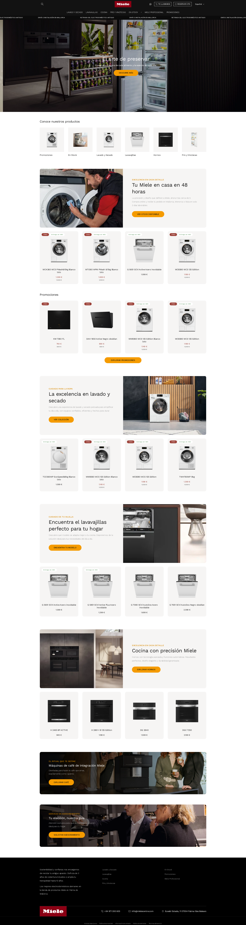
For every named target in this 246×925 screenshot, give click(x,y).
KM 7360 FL (59, 339)
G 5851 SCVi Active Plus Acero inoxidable (102, 606)
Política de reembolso (139, 923)
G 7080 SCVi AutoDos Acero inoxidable (144, 606)
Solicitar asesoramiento (67, 835)
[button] (42, 4)
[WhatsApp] (150, 4)
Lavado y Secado (105, 155)
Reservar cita (66, 76)
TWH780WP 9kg (187, 477)
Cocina (105, 879)
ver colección (61, 419)
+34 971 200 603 (112, 911)
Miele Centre (93, 923)
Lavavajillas (130, 155)
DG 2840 (144, 730)
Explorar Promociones (123, 360)
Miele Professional (172, 879)
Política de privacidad (106, 923)
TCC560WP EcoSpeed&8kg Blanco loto (59, 478)
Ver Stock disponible (148, 214)
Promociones (46, 155)
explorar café (61, 782)
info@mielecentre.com (142, 911)
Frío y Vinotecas (189, 155)
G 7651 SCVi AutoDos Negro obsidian (187, 605)
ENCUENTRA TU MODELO (65, 547)
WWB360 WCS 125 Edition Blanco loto (144, 340)
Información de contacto (123, 923)
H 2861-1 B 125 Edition (101, 730)
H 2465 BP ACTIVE (59, 730)
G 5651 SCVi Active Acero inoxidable (144, 269)
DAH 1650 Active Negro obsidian (101, 339)
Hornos (157, 155)
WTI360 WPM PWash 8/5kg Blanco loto (101, 270)
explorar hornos (146, 669)
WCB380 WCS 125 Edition (187, 269)
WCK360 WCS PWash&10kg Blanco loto (59, 270)
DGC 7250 (187, 730)
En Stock (72, 155)
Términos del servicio (155, 923)
